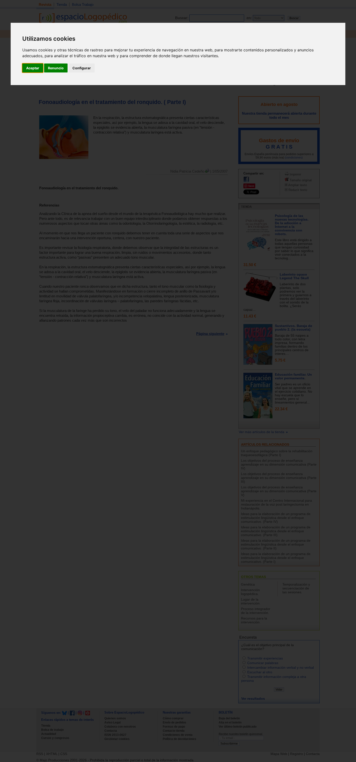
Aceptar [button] (32, 68)
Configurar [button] (81, 68)
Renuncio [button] (56, 68)
